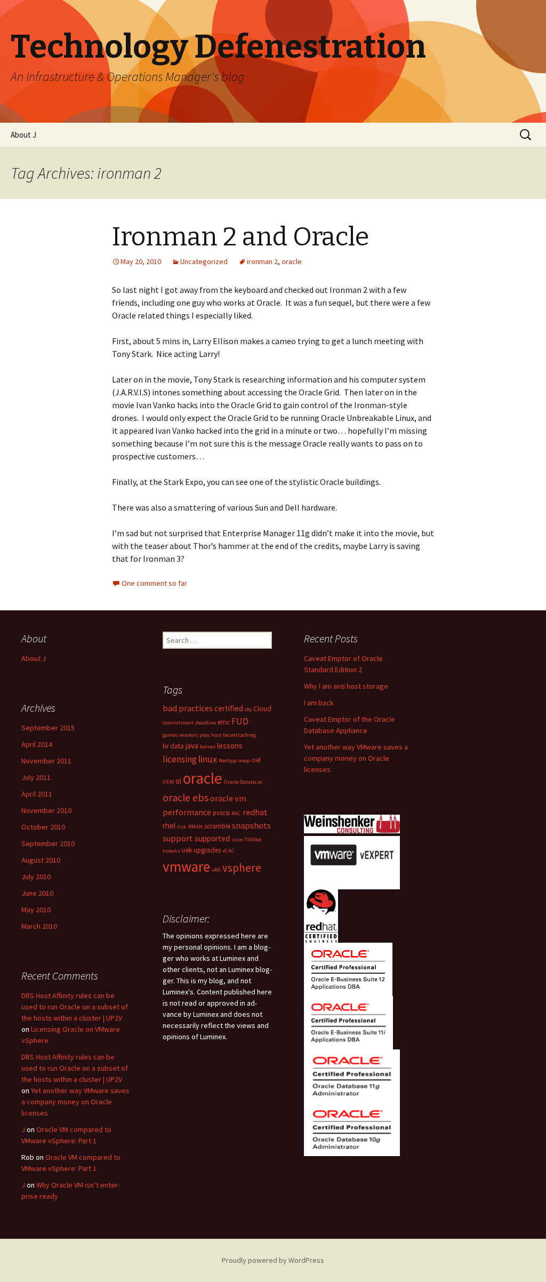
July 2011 (36, 777)
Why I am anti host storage (346, 686)
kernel (207, 746)
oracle (292, 261)
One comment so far (154, 583)
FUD (239, 721)
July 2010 (36, 876)
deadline (205, 722)
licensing (180, 759)
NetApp (228, 760)
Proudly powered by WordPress (273, 1260)
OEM (168, 781)
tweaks (171, 850)
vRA (216, 869)
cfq (248, 709)
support (178, 838)
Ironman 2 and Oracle (240, 236)
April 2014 (36, 744)
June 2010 (37, 893)
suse (237, 839)
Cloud (262, 708)
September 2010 (48, 843)
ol (178, 781)
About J (23, 135)
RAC (236, 813)
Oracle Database (243, 781)
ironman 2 (262, 261)
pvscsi (221, 812)
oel (256, 760)
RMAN (195, 826)
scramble (217, 826)
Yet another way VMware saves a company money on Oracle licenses (356, 758)
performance (187, 812)
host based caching (233, 734)
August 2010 (40, 860)
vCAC (228, 850)
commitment (178, 722)
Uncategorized (204, 261)
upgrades (207, 850)
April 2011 (36, 794)
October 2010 (43, 827)
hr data (173, 746)
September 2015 (48, 727)
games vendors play (186, 734)
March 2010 (39, 926)
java (192, 745)
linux (207, 759)
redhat (255, 812)
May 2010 (36, 909)
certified (228, 708)
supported (212, 838)
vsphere (241, 868)
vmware (186, 866)
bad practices (188, 708)
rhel (169, 826)
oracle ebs (185, 797)
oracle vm (228, 798)
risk (182, 826)
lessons (230, 745)
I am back (319, 702)
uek (187, 850)
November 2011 (46, 761)
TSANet (253, 839)
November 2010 (46, 810)
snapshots (251, 825)
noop (244, 760)
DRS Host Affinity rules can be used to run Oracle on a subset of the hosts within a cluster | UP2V (74, 1007)
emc (224, 722)
